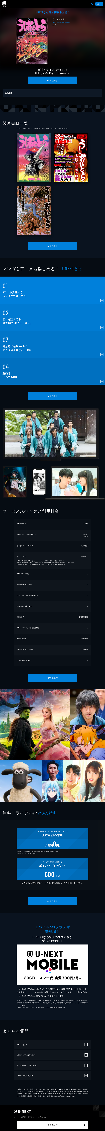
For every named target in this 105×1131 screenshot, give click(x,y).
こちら (54, 564)
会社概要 (23, 1116)
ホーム (16, 1116)
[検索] (92, 4)
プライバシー (32, 1116)
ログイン (99, 4)
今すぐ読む (52, 80)
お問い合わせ (42, 1116)
